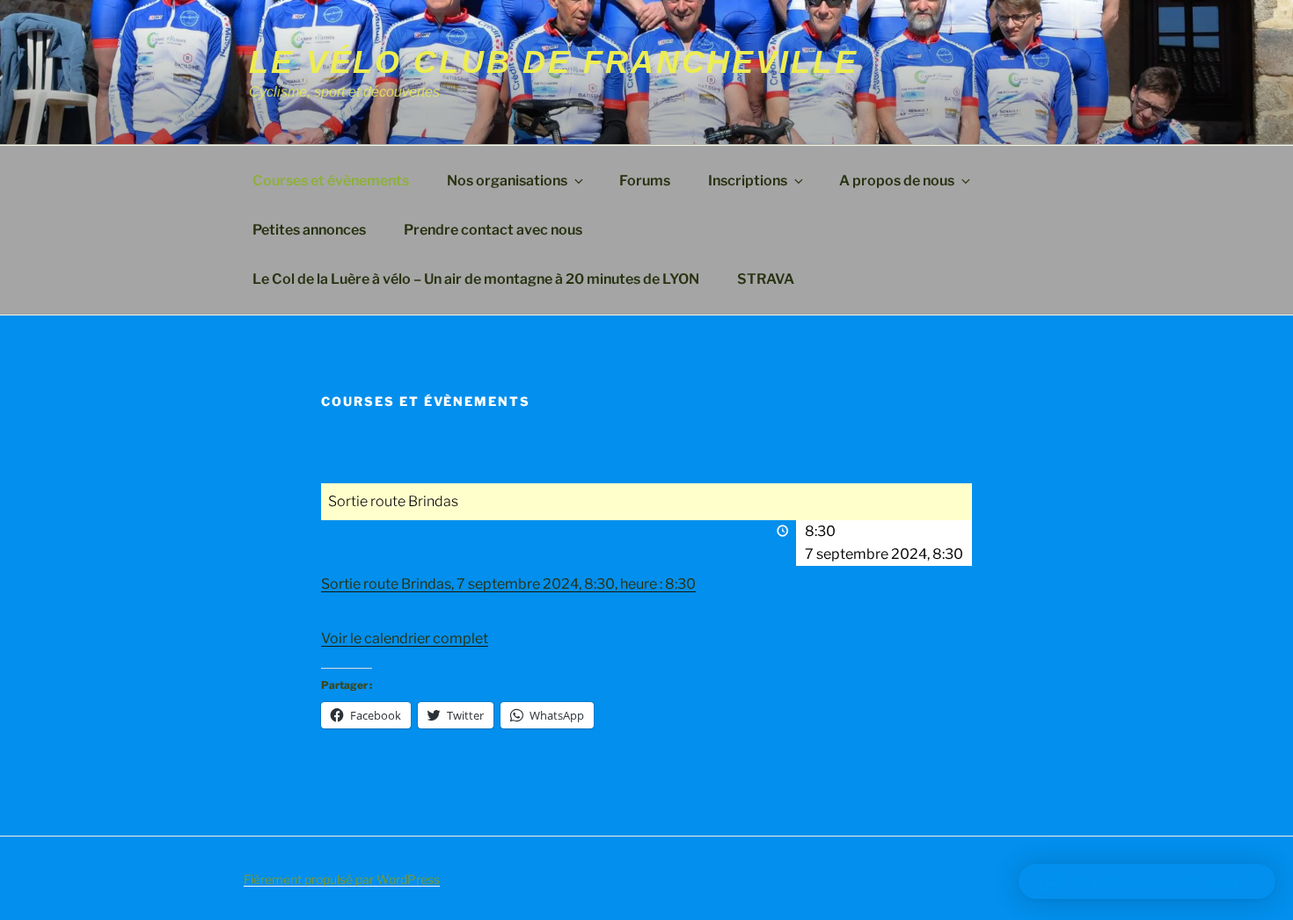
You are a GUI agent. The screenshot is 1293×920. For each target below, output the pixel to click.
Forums (644, 180)
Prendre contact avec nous (493, 229)
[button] (1147, 881)
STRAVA (765, 279)
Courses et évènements (330, 180)
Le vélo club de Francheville (553, 62)
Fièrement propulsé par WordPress (342, 879)
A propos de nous (896, 180)
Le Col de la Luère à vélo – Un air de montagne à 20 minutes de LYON (475, 279)
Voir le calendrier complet (404, 638)
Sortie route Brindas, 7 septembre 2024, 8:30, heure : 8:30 (508, 584)
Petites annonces (309, 229)
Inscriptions (747, 180)
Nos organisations (507, 180)
